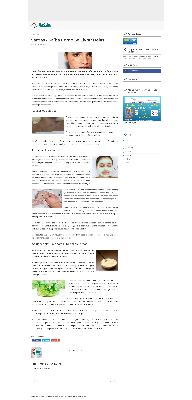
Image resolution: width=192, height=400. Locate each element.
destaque (129, 163)
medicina (129, 140)
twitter (47, 340)
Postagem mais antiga (104, 381)
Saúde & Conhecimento (38, 44)
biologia (129, 155)
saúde (128, 144)
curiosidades (36, 35)
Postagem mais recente (44, 381)
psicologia (129, 148)
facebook (37, 340)
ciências (129, 159)
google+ (56, 340)
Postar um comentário (42, 369)
